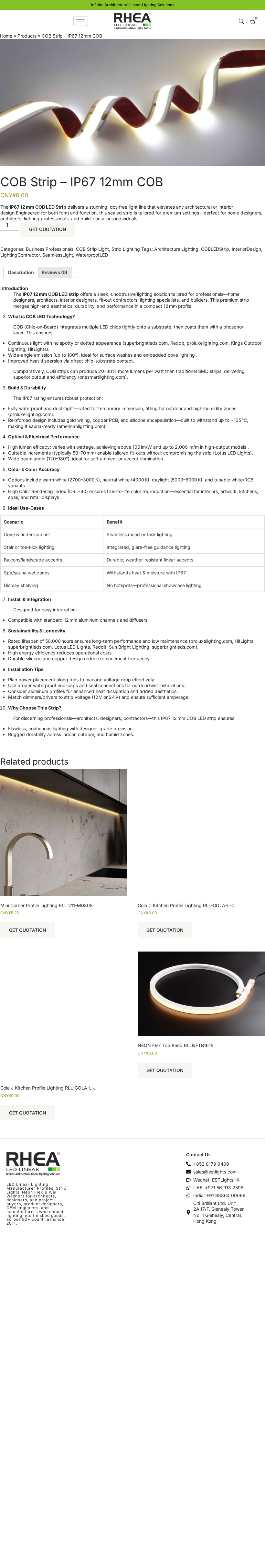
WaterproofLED (92, 255)
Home (6, 36)
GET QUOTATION (47, 229)
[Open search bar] (242, 21)
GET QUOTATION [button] (27, 930)
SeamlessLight (57, 255)
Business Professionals (49, 249)
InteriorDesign (246, 249)
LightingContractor (20, 255)
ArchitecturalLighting (176, 249)
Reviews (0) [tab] (54, 272)
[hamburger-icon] (80, 21)
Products (27, 36)
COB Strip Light (92, 249)
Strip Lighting (125, 249)
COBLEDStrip (215, 249)
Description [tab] (21, 272)
